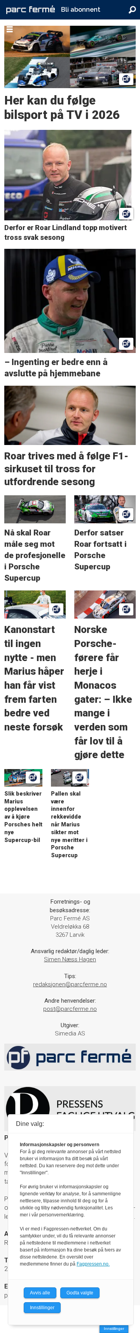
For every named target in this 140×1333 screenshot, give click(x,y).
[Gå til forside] (30, 9)
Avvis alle (40, 1293)
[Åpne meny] (9, 29)
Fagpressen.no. (93, 1264)
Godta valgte (79, 1293)
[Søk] (132, 10)
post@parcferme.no (70, 1008)
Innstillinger (114, 1328)
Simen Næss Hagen (70, 959)
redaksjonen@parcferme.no (70, 984)
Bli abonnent (80, 9)
